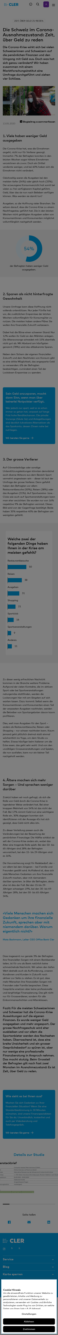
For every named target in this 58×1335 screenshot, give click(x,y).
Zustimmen (29, 1329)
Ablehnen (29, 1321)
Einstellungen (29, 1313)
